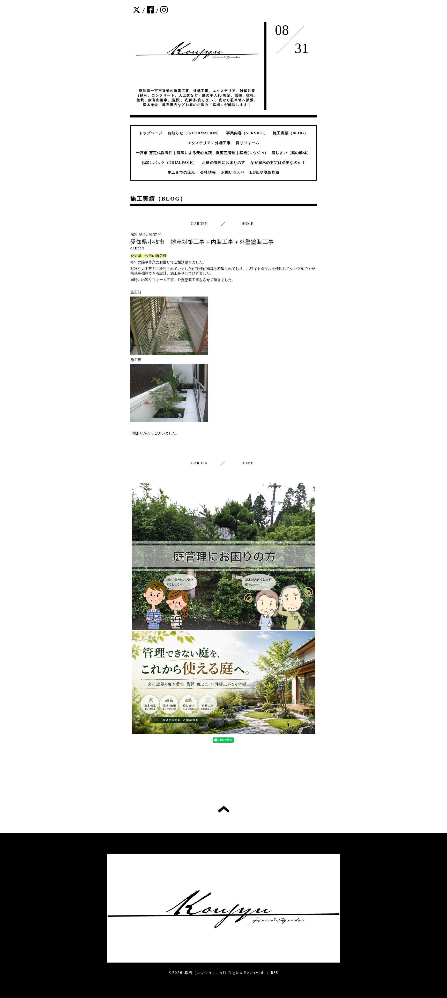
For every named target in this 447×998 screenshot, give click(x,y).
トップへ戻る (223, 809)
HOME (248, 224)
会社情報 (208, 172)
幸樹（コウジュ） (200, 973)
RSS (274, 973)
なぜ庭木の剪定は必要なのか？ (278, 163)
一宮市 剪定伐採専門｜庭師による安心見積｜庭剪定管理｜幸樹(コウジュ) (201, 153)
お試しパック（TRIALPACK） (169, 163)
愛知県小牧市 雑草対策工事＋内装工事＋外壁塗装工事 (202, 242)
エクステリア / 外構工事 (209, 143)
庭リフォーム (247, 143)
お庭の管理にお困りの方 (223, 163)
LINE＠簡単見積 (264, 172)
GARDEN (199, 224)
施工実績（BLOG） (290, 133)
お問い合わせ (233, 172)
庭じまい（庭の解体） (291, 153)
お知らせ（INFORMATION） (194, 133)
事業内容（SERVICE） (247, 133)
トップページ (150, 133)
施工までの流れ (181, 172)
